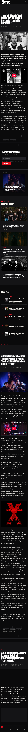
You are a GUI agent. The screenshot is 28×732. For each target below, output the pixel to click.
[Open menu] (25, 2)
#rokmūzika (5, 631)
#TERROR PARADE (12, 631)
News (4, 12)
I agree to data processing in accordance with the (14, 161)
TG (14, 144)
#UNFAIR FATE (13, 140)
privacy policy (22, 161)
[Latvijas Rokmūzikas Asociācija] (6, 2)
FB (8, 144)
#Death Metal (5, 135)
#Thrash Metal (6, 140)
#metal (19, 135)
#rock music (19, 629)
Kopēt (20, 144)
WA (11, 144)
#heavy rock (12, 629)
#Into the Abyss (13, 135)
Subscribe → (6, 164)
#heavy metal (5, 629)
